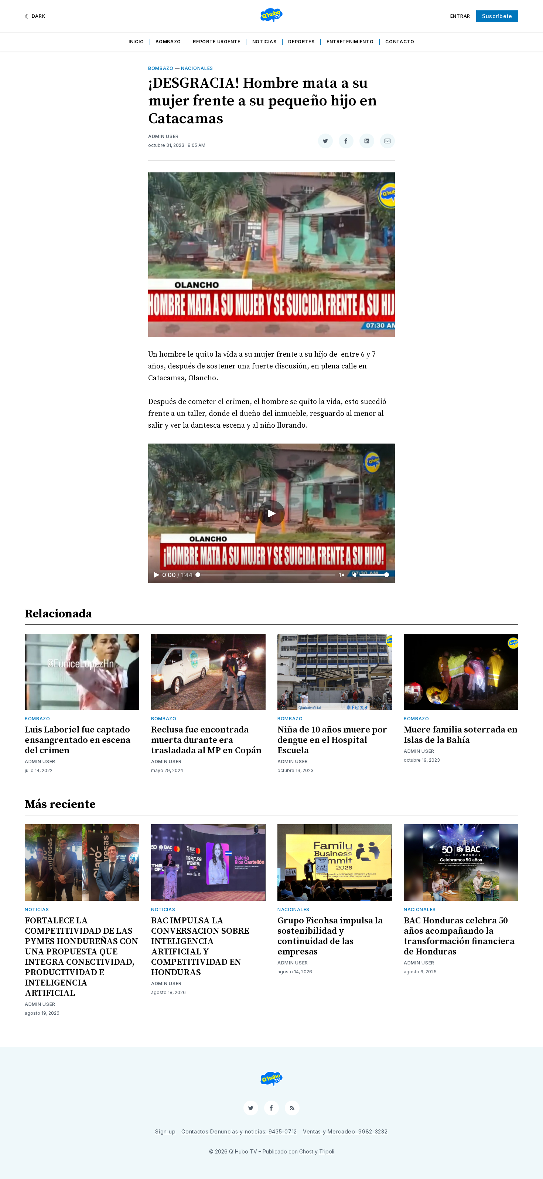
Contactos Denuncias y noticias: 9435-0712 (239, 1131)
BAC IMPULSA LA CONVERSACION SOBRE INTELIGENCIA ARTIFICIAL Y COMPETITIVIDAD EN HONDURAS (200, 946)
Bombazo (168, 41)
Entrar (460, 16)
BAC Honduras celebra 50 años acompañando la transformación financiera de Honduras (459, 936)
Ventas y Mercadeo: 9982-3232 (345, 1131)
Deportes (301, 41)
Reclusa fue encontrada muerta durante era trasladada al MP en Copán (206, 740)
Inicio (136, 41)
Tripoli (326, 1151)
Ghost (306, 1151)
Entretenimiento (350, 41)
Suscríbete (497, 16)
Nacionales (197, 68)
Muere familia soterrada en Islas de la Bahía (461, 735)
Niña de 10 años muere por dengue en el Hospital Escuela (332, 740)
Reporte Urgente (216, 41)
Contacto (399, 41)
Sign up (165, 1131)
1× (341, 575)
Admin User (163, 136)
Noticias (264, 41)
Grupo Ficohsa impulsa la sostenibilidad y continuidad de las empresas (330, 936)
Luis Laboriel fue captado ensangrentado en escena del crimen (77, 740)
